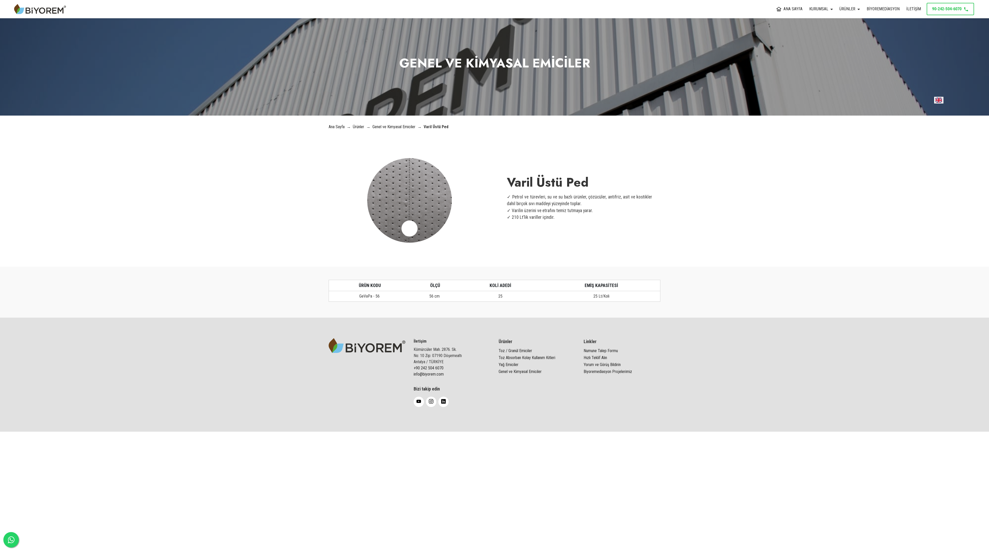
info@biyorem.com (429, 374)
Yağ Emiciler (508, 364)
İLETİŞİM (913, 8)
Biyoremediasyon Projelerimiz (608, 371)
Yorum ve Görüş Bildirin (602, 364)
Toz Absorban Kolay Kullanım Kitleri (527, 357)
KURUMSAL (818, 8)
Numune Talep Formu (601, 350)
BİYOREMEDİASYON (883, 8)
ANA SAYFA (793, 8)
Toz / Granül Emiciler (515, 350)
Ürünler (358, 126)
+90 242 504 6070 (429, 368)
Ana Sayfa (337, 126)
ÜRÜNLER (847, 8)
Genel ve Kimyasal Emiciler (394, 126)
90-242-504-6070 (946, 8)
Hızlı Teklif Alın (595, 357)
